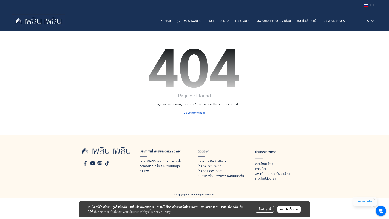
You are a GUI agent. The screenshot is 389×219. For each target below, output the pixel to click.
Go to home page (195, 112)
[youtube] (92, 163)
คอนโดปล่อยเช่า (265, 178)
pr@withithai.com (218, 161)
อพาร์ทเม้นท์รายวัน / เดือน (272, 173)
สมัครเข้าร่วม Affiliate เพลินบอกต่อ (221, 176)
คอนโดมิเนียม (264, 164)
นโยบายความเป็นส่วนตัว (108, 212)
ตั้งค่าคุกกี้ (264, 209)
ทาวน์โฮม (261, 169)
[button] (369, 5)
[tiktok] (107, 163)
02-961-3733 (212, 166)
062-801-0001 (213, 171)
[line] (100, 163)
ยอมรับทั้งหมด (289, 209)
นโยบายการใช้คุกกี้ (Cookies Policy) (149, 212)
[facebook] (85, 163)
